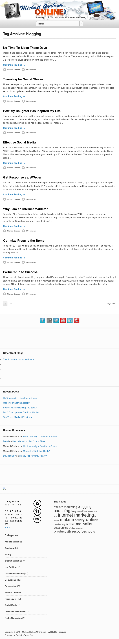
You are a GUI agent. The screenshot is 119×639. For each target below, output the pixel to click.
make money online (79, 519)
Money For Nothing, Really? (17, 402)
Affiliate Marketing (13, 541)
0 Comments (31, 101)
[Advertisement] (59, 338)
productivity (63, 531)
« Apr (7, 527)
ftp (96, 511)
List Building (11, 567)
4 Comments (31, 69)
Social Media (11, 605)
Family (8, 554)
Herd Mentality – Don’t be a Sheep (20, 397)
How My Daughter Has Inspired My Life (32, 110)
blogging (84, 506)
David (6, 441)
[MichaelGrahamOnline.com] (59, 18)
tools (91, 531)
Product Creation (13, 592)
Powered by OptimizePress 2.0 (19, 635)
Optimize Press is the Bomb (23, 240)
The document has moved (16, 359)
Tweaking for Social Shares (23, 79)
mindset (70, 524)
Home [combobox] (41, 23)
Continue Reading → (14, 64)
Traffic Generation (13, 617)
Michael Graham (13, 69)
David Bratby (9, 455)
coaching (62, 510)
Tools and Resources (15, 611)
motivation (84, 523)
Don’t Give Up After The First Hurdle (21, 412)
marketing (59, 524)
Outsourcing (11, 586)
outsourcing (61, 527)
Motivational (10, 579)
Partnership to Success (20, 272)
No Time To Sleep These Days (25, 47)
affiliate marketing (65, 507)
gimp (55, 516)
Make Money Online (14, 573)
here (31, 359)
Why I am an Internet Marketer (25, 209)
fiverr (85, 511)
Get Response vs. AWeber (22, 177)
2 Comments (31, 199)
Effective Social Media (19, 142)
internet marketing (76, 514)
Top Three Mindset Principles (17, 417)
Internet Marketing (13, 560)
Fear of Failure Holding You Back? (20, 407)
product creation (76, 527)
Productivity (10, 598)
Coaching (9, 547)
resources (79, 531)
